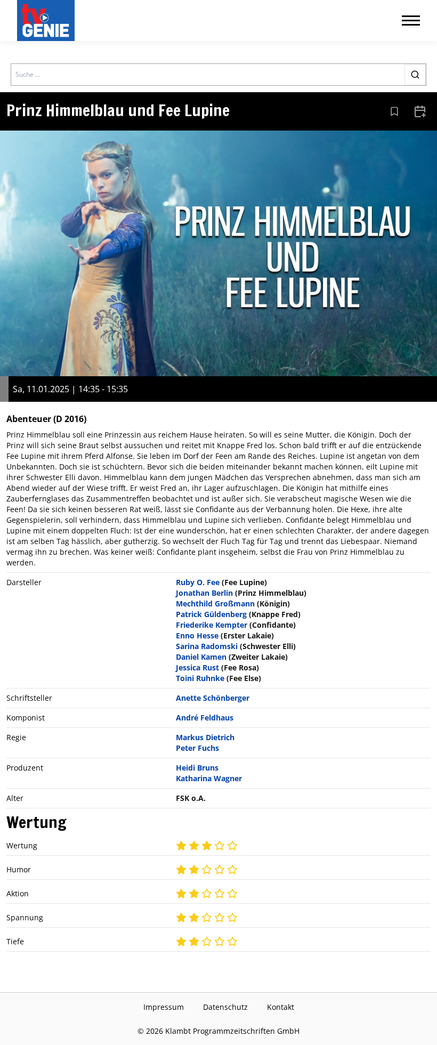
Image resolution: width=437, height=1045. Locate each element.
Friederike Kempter (211, 625)
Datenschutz (225, 1007)
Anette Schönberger (212, 698)
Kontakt (280, 1007)
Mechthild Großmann (215, 603)
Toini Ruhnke (200, 678)
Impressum (163, 1007)
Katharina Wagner (209, 778)
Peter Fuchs (197, 748)
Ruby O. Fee (198, 582)
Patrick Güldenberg (211, 614)
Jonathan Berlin (204, 593)
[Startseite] (48, 20)
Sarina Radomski (207, 646)
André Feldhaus (204, 717)
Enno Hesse (197, 635)
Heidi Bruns (197, 768)
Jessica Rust (197, 667)
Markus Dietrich (205, 737)
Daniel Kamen (201, 657)
